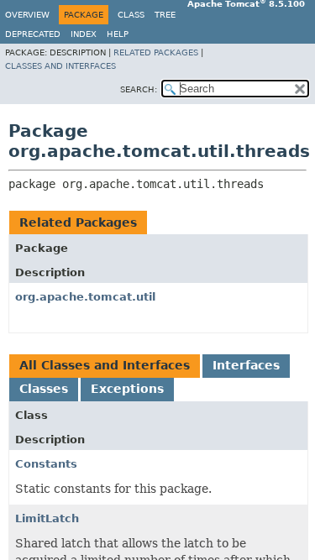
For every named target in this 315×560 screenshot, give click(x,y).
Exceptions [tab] (127, 388)
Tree (165, 14)
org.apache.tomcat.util (85, 296)
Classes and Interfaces (60, 66)
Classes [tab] (43, 388)
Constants (46, 464)
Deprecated (32, 34)
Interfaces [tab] (246, 365)
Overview (27, 14)
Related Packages (155, 52)
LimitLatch (47, 518)
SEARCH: (138, 89)
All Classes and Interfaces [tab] (104, 365)
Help (118, 34)
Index (84, 34)
